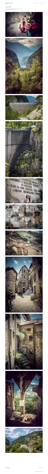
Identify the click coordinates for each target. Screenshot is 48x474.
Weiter (42, 467)
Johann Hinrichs (8, 3)
